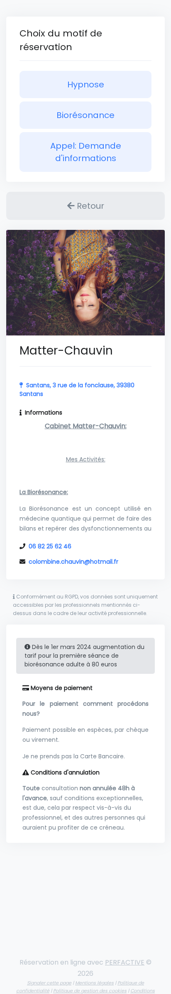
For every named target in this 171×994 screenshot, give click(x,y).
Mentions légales (94, 983)
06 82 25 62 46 (50, 546)
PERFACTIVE (124, 962)
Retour (89, 206)
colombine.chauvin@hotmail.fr (73, 561)
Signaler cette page (49, 983)
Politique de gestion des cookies (90, 990)
